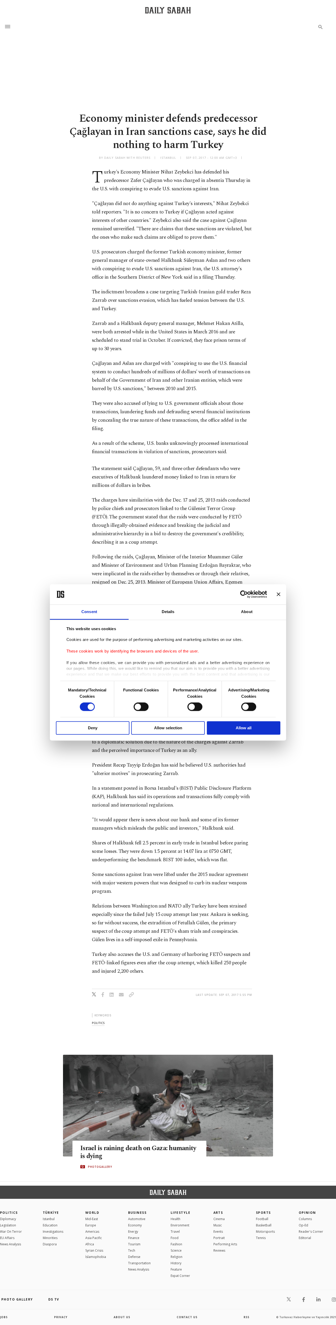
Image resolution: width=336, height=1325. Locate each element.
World (92, 1212)
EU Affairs (7, 1238)
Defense (134, 1257)
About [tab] (247, 611)
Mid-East (91, 1219)
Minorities (50, 1238)
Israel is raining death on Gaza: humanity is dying (138, 1152)
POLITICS (9, 1212)
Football (262, 1219)
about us (122, 1317)
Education (50, 1225)
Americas (92, 1231)
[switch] (141, 707)
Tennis (261, 1238)
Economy (135, 1225)
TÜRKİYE (51, 1212)
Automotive (136, 1219)
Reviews (219, 1250)
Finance (133, 1238)
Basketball (263, 1225)
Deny (92, 728)
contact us (187, 1317)
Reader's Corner (311, 1231)
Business (137, 1212)
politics (98, 1023)
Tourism (134, 1244)
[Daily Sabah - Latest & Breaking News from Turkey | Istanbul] (168, 10)
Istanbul (49, 1219)
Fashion (176, 1244)
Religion (176, 1257)
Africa (89, 1244)
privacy (60, 1317)
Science (176, 1250)
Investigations (53, 1231)
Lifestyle (180, 1212)
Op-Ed (303, 1225)
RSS (246, 1317)
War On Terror (11, 1231)
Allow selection (168, 728)
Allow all (243, 728)
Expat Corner (180, 1275)
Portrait (219, 1238)
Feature (176, 1269)
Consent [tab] (89, 611)
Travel (175, 1231)
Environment (180, 1225)
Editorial (305, 1238)
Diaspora (50, 1244)
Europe (90, 1225)
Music (217, 1225)
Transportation (139, 1263)
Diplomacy (8, 1219)
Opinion (307, 1212)
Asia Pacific (93, 1238)
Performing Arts (225, 1244)
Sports (263, 1212)
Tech (131, 1250)
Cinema (219, 1219)
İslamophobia (95, 1257)
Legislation (8, 1225)
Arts (218, 1212)
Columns (305, 1219)
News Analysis (10, 1244)
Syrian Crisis (94, 1250)
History (176, 1263)
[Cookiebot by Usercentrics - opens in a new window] (244, 594)
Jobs (4, 1317)
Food (174, 1238)
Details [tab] (168, 611)
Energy (133, 1231)
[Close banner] (278, 594)
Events (218, 1231)
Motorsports (265, 1231)
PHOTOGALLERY (100, 1167)
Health (175, 1219)
